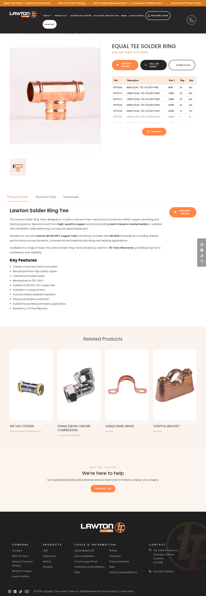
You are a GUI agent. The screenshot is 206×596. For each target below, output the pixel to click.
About (47, 15)
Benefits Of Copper (22, 571)
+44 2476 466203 (163, 571)
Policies (113, 550)
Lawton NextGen (20, 576)
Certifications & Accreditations (89, 566)
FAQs (77, 572)
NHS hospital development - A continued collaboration (128, 3)
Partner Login (159, 15)
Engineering (49, 556)
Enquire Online (126, 65)
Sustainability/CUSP (84, 550)
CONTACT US (103, 488)
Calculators (115, 556)
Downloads (183, 65)
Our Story (17, 550)
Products (60, 15)
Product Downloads (119, 561)
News (124, 15)
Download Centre (80, 15)
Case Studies (136, 15)
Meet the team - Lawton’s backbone (27, 3)
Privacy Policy (109, 591)
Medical (47, 561)
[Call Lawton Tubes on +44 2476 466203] (191, 20)
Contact (49, 24)
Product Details (17, 196)
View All (156, 131)
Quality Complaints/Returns (123, 572)
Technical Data (46, 196)
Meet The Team (20, 556)
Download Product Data (185, 3)
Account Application (84, 556)
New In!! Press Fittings (71, 3)
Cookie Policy (126, 591)
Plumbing (48, 566)
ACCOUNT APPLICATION (106, 15)
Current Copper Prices (85, 561)
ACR (45, 550)
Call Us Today (154, 65)
